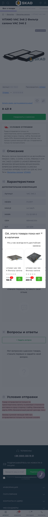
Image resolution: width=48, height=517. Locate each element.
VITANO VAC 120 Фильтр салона (33, 269)
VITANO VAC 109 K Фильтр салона (14, 269)
